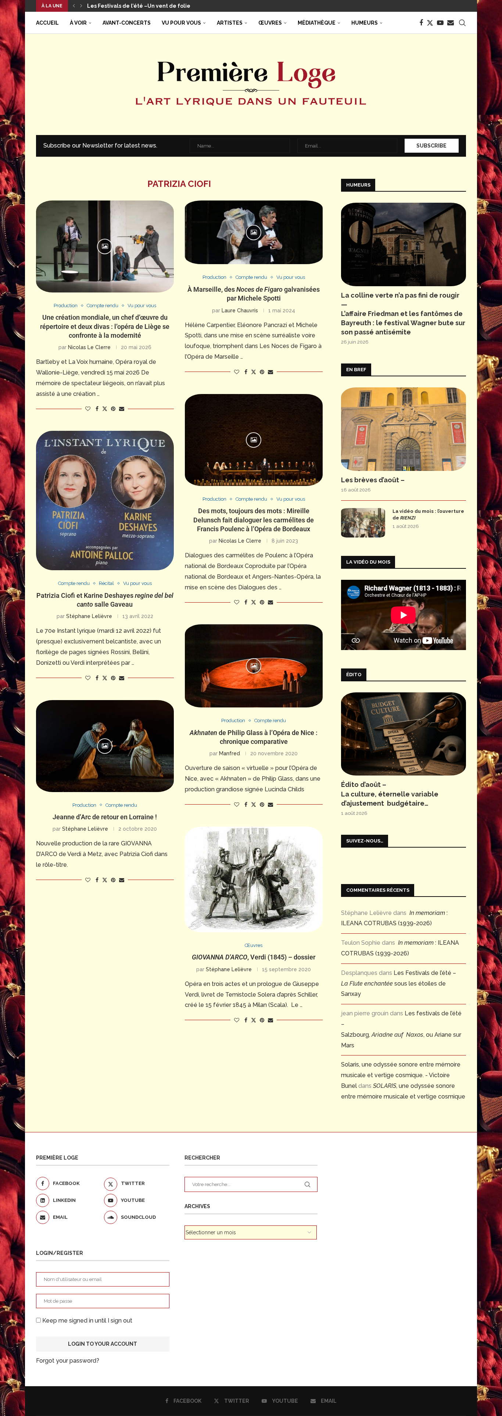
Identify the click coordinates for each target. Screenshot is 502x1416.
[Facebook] (421, 22)
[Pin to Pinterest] (113, 409)
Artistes (230, 23)
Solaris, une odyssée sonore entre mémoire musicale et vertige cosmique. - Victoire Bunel (400, 1075)
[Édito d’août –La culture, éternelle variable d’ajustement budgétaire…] (403, 734)
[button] (74, 6)
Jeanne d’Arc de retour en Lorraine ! (105, 817)
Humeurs (364, 23)
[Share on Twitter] (104, 408)
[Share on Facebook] (97, 409)
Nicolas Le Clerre (89, 347)
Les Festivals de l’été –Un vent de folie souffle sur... (154, 6)
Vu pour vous (181, 23)
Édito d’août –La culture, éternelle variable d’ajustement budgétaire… (389, 794)
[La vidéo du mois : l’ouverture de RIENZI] (363, 522)
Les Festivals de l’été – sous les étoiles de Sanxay (398, 983)
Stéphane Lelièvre (89, 616)
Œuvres (270, 23)
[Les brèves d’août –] (403, 429)
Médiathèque (317, 23)
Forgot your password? (67, 1360)
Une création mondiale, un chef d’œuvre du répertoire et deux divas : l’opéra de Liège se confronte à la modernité (104, 326)
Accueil (47, 23)
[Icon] (104, 246)
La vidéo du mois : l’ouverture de (428, 514)
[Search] (462, 22)
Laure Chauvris (240, 310)
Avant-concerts (127, 23)
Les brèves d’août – (373, 480)
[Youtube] (440, 22)
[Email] (450, 22)
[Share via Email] (121, 409)
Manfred (229, 753)
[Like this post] (87, 409)
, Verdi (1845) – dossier (253, 957)
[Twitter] (430, 22)
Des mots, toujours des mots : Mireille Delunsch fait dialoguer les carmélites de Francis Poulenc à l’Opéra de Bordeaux (253, 520)
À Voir (78, 23)
